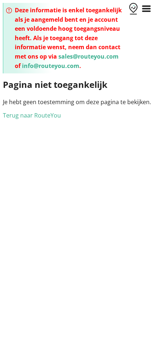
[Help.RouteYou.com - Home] (133, 9)
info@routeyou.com (50, 66)
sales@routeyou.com (88, 56)
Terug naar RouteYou (32, 115)
